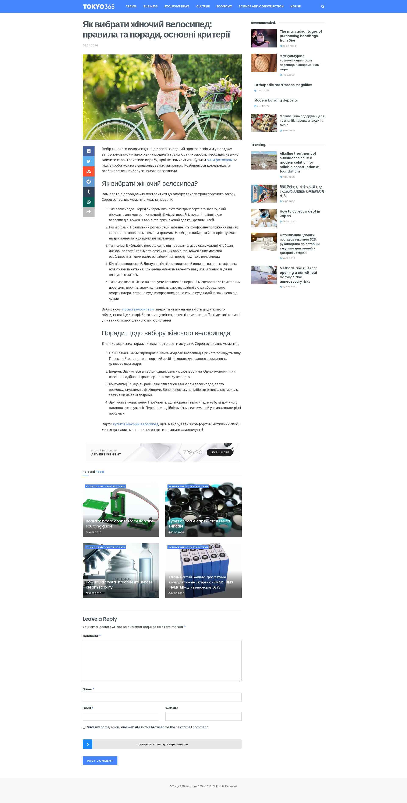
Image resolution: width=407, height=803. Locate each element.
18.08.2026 (288, 201)
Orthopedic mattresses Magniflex (283, 85)
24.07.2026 (288, 287)
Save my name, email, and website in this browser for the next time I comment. (148, 727)
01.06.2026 (177, 593)
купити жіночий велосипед (135, 424)
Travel (131, 6)
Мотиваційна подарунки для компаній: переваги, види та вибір (302, 120)
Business (151, 6)
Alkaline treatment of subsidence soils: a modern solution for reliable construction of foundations (299, 162)
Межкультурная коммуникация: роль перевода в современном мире (299, 62)
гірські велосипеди (138, 309)
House (295, 6)
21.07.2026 (288, 177)
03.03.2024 (289, 46)
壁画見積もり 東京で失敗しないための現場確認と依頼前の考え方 (302, 191)
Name (89, 689)
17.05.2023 (288, 75)
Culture (203, 6)
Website (171, 708)
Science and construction (261, 6)
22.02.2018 (262, 90)
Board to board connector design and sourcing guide (120, 524)
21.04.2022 (262, 106)
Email (88, 708)
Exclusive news (177, 6)
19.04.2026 (288, 130)
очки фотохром (220, 159)
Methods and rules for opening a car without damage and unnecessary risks (298, 275)
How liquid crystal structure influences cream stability (119, 585)
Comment (92, 636)
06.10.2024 (288, 221)
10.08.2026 (94, 532)
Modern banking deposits (276, 100)
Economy (224, 6)
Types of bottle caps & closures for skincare (199, 524)
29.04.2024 (90, 45)
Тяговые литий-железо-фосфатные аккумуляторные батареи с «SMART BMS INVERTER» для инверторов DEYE (201, 582)
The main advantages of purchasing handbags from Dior (301, 36)
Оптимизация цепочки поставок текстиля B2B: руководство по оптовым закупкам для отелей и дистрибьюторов (300, 244)
